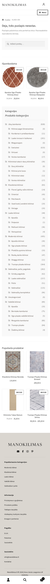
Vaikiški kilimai (14, 302)
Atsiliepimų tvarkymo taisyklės (15, 514)
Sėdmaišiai (15, 288)
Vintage (14, 208)
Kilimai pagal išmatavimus (22, 129)
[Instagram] (27, 451)
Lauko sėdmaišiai (18, 278)
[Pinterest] (32, 451)
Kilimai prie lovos (18, 171)
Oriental (14, 194)
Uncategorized (14, 297)
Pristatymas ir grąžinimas (13, 500)
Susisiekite (8, 542)
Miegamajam (16, 143)
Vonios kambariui (18, 157)
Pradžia (7, 20)
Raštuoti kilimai (18, 227)
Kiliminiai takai (17, 175)
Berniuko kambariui (19, 311)
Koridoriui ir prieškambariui (22, 133)
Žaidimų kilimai (17, 330)
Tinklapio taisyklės (11, 510)
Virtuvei (14, 152)
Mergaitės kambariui (20, 320)
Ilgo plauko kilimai (19, 246)
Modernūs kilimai (15, 236)
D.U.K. (6, 533)
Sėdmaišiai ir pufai (10, 486)
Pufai (13, 283)
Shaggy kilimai (17, 260)
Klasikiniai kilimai (15, 185)
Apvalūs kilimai (17, 241)
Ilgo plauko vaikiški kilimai (22, 316)
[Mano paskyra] (43, 5)
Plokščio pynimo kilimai (21, 250)
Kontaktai (7, 562)
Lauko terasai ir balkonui (21, 138)
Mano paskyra (8, 580)
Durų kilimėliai (17, 166)
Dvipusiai (15, 222)
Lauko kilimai (13, 213)
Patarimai (7, 538)
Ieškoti (25, 580)
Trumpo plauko (17, 325)
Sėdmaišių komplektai (20, 292)
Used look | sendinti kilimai (22, 203)
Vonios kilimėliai (18, 180)
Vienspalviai (16, 232)
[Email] (18, 451)
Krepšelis (38, 578)
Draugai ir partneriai (11, 519)
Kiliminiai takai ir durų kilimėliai (21, 161)
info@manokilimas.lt (11, 557)
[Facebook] (23, 451)
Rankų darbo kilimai (19, 255)
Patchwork (15, 199)
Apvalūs (14, 217)
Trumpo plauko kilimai (20, 264)
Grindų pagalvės (18, 274)
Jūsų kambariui (14, 124)
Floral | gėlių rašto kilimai (22, 189)
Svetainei (15, 147)
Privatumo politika (10, 505)
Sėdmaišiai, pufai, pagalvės (19, 269)
